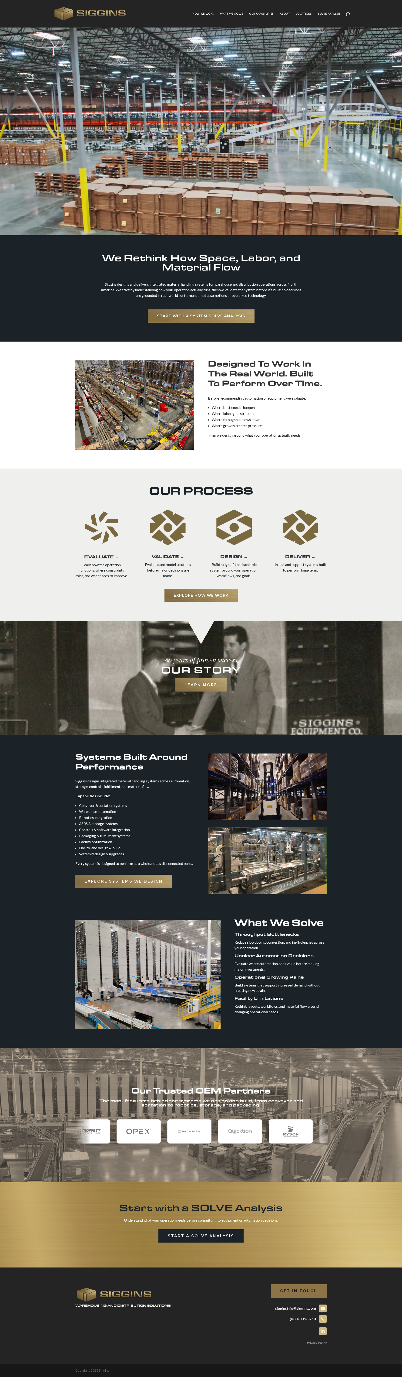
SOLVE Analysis (329, 13)
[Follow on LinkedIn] (323, 1331)
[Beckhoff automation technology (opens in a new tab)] (218, 1131)
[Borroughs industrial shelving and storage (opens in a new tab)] (269, 1131)
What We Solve (231, 13)
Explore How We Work (201, 595)
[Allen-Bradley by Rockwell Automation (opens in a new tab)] (168, 1131)
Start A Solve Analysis (201, 1236)
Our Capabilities (261, 13)
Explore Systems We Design (124, 881)
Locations (304, 13)
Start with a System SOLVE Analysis (201, 316)
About (285, 13)
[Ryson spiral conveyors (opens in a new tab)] (117, 1131)
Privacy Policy (317, 1343)
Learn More (201, 685)
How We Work (203, 13)
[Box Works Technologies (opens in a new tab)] (320, 1131)
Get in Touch (298, 1291)
